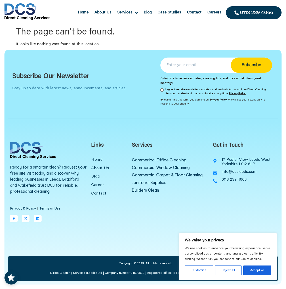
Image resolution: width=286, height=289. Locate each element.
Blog (148, 13)
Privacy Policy (237, 93)
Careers (214, 13)
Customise (198, 270)
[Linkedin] (38, 218)
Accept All (257, 270)
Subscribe (251, 65)
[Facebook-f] (14, 218)
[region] (228, 256)
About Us (103, 13)
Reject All (228, 270)
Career (97, 185)
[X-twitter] (26, 218)
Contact (194, 13)
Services (124, 13)
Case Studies (169, 13)
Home (83, 13)
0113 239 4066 (256, 12)
